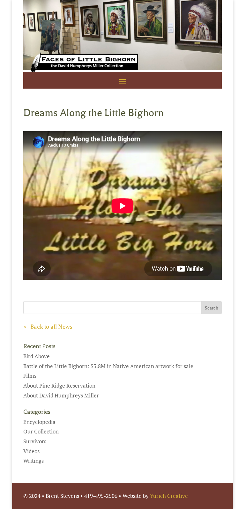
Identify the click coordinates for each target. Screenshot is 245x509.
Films (29, 375)
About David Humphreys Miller (61, 395)
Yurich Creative (169, 495)
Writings (33, 460)
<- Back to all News (47, 326)
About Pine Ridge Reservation (59, 385)
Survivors (34, 441)
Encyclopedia (39, 421)
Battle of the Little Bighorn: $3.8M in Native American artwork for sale (108, 366)
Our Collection (41, 431)
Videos (31, 451)
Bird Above (36, 356)
